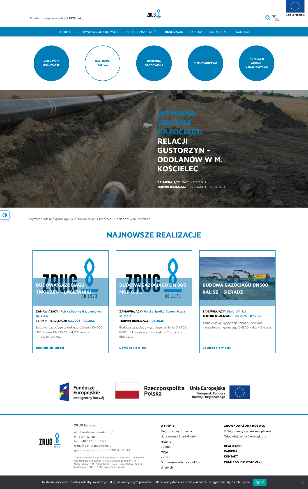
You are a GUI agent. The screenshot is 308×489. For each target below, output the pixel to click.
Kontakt (243, 32)
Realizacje (174, 32)
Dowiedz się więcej (50, 347)
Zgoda (259, 482)
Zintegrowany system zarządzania (247, 431)
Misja (164, 452)
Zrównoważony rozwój (98, 32)
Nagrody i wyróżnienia (176, 431)
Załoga (166, 446)
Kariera (196, 32)
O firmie (65, 32)
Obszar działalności (141, 32)
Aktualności (219, 32)
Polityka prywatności (243, 461)
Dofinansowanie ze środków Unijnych (180, 464)
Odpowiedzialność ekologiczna (245, 436)
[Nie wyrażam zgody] (302, 482)
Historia (166, 441)
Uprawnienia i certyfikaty (178, 436)
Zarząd (165, 457)
